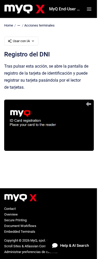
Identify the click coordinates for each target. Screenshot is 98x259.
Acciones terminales (39, 25)
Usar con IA (21, 41)
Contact (10, 209)
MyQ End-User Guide (64, 9)
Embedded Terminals (19, 232)
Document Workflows (20, 226)
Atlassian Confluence (40, 246)
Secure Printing (15, 220)
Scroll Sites (12, 246)
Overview (11, 214)
